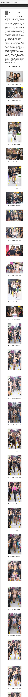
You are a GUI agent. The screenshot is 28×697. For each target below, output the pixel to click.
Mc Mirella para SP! (15, 13)
